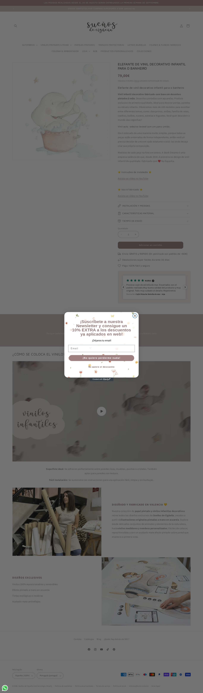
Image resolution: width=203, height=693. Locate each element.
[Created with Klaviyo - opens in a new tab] (101, 379)
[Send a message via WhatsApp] (4, 688)
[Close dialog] (135, 316)
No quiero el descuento (102, 367)
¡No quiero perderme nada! (101, 358)
